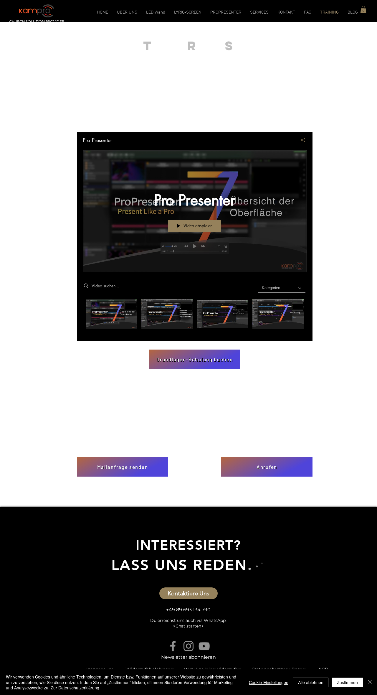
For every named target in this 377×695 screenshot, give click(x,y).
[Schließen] (369, 682)
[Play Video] (111, 314)
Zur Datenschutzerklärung (75, 688)
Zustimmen (347, 682)
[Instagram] (188, 646)
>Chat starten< (188, 626)
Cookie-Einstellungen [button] (268, 682)
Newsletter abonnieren (188, 657)
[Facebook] (173, 646)
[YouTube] (204, 646)
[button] (363, 9)
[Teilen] (301, 140)
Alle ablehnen (310, 682)
